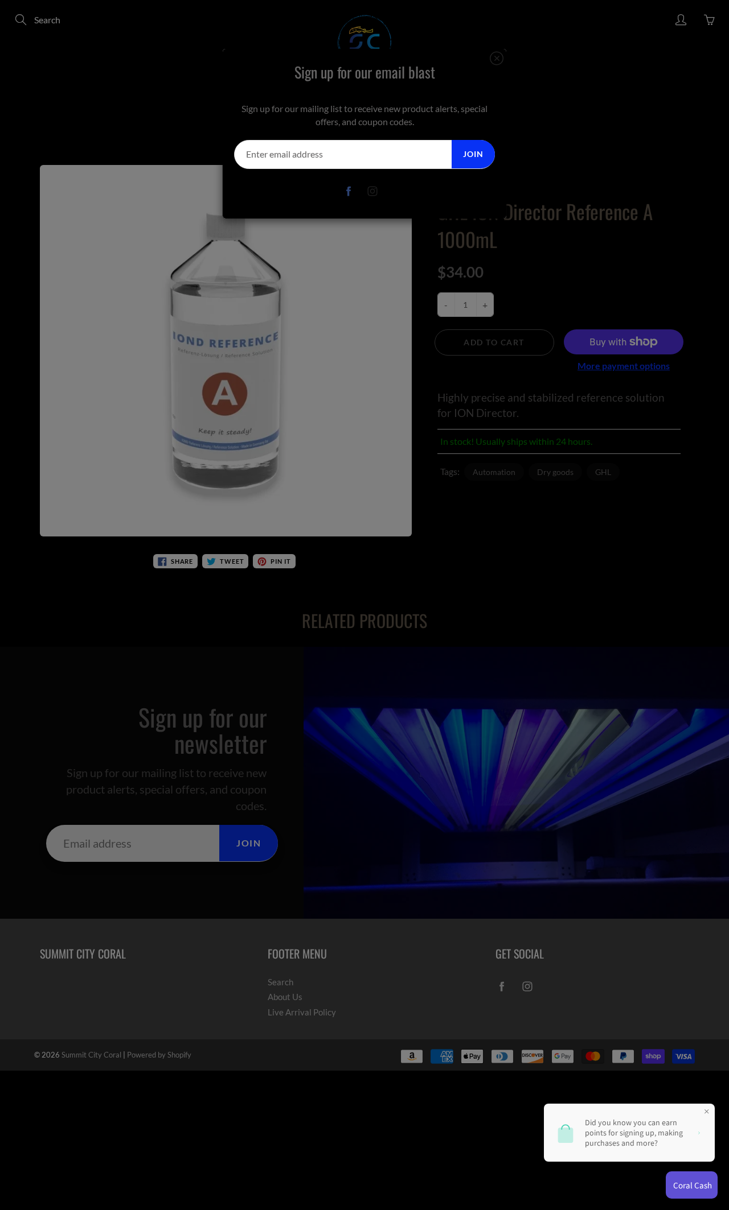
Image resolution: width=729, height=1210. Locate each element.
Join (473, 154)
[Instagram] (373, 191)
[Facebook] (349, 191)
